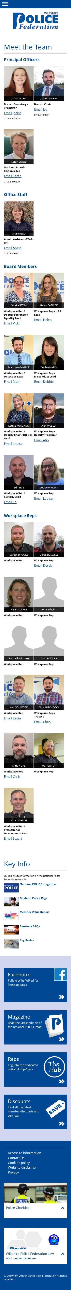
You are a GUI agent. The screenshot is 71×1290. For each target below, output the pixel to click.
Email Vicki (12, 323)
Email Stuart (13, 838)
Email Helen (43, 320)
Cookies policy (19, 1162)
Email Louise (13, 444)
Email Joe (41, 109)
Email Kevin (12, 718)
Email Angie (12, 248)
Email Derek (43, 565)
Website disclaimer (22, 1167)
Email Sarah (12, 176)
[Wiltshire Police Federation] (35, 20)
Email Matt (12, 381)
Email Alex (41, 440)
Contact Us (16, 1157)
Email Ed (10, 502)
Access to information (24, 1153)
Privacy (13, 1172)
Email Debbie (44, 381)
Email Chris (42, 722)
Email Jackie (12, 113)
